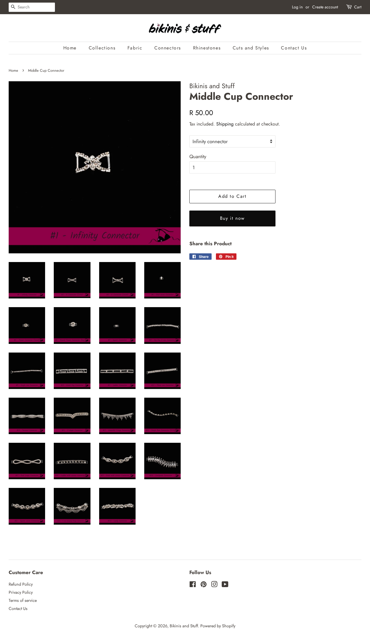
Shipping (225, 124)
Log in (297, 7)
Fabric (135, 48)
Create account (325, 7)
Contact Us (294, 48)
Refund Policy (21, 584)
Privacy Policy (21, 592)
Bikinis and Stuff (184, 626)
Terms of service (23, 600)
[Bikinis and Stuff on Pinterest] (203, 585)
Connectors (167, 48)
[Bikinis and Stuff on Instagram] (214, 585)
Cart (357, 7)
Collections (102, 48)
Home (70, 48)
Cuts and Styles (251, 48)
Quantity (197, 156)
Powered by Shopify (217, 626)
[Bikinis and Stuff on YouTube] (225, 585)
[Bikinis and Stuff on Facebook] (192, 585)
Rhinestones (207, 48)
